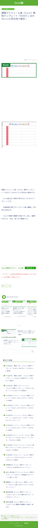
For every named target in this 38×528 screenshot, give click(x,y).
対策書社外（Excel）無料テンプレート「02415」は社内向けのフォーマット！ (19, 466)
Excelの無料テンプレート (8, 9)
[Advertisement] (19, 39)
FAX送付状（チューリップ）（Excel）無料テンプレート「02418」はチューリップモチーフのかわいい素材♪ (20, 437)
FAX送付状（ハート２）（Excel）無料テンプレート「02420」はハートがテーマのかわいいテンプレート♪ (20, 417)
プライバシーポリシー (15, 523)
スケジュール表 (6, 286)
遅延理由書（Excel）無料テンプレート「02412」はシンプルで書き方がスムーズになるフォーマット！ (19, 494)
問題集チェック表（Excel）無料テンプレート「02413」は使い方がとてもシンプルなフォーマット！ (20, 484)
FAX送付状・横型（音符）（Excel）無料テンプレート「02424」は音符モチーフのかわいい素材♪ (20, 378)
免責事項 (26, 523)
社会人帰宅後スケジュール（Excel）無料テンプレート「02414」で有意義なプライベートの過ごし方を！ (20, 474)
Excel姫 (19, 2)
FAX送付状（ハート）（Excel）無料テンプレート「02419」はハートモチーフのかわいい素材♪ (20, 427)
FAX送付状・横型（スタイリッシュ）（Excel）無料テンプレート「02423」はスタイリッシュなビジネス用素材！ (20, 388)
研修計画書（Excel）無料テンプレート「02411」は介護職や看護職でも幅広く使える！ (19, 504)
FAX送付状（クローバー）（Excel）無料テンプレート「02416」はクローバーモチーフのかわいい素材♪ (20, 457)
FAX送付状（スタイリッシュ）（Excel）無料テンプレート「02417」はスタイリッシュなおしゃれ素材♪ (20, 447)
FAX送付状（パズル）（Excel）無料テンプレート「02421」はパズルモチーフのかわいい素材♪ (20, 407)
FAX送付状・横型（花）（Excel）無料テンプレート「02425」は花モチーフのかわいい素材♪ (20, 368)
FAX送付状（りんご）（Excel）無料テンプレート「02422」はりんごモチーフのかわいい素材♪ (20, 398)
